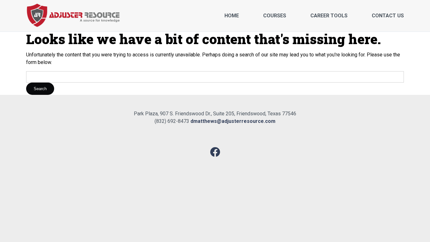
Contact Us (388, 16)
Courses (274, 16)
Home (231, 16)
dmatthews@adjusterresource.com (232, 121)
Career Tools (329, 16)
